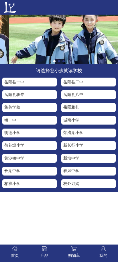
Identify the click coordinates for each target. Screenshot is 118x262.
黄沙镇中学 (14, 158)
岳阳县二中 (73, 82)
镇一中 (10, 120)
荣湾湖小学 (73, 133)
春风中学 (71, 171)
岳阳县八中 (73, 94)
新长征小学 (73, 145)
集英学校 (12, 107)
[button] (54, 61)
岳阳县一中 (14, 82)
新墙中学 (71, 158)
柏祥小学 (12, 184)
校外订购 (71, 184)
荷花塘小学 (14, 145)
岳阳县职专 (14, 94)
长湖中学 (12, 171)
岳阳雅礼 (71, 107)
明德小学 (12, 133)
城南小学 (71, 120)
